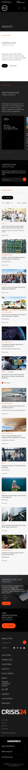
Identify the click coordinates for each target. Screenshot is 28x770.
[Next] (8, 74)
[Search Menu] (24, 8)
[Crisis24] (4, 8)
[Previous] (4, 74)
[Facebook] (14, 648)
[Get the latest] (24, 179)
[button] (14, 757)
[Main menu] (19, 8)
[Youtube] (24, 648)
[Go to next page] (24, 569)
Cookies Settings (5, 720)
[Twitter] (17, 648)
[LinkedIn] (21, 648)
